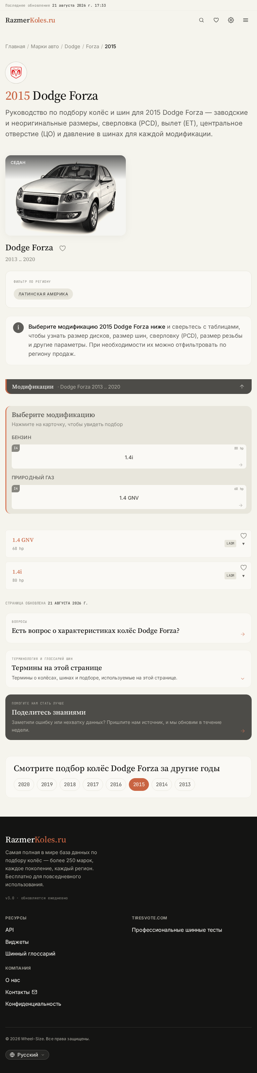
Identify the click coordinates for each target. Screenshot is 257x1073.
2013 (185, 784)
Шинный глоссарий (30, 953)
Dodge (72, 46)
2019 (47, 784)
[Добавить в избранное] (63, 248)
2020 (24, 784)
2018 (70, 784)
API (9, 929)
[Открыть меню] (246, 20)
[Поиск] (201, 20)
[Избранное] (216, 20)
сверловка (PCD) (129, 123)
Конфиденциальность (33, 1003)
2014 (162, 784)
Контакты (17, 992)
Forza (92, 46)
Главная (15, 46)
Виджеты (17, 941)
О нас (12, 980)
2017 (93, 784)
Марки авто (45, 46)
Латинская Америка (43, 294)
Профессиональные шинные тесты (177, 929)
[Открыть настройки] (231, 20)
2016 (116, 784)
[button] (128, 386)
